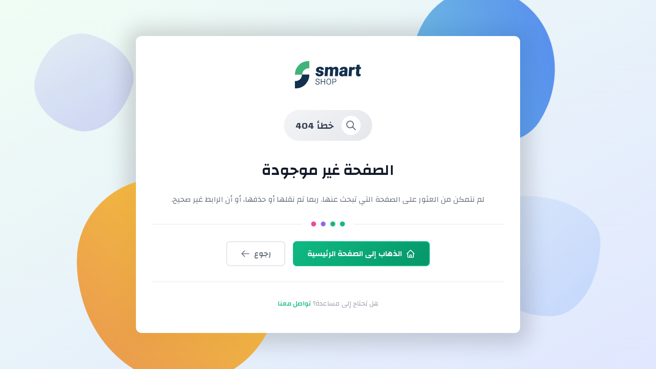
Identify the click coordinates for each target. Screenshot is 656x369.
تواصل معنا (294, 303)
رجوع (262, 253)
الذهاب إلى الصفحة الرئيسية (354, 253)
